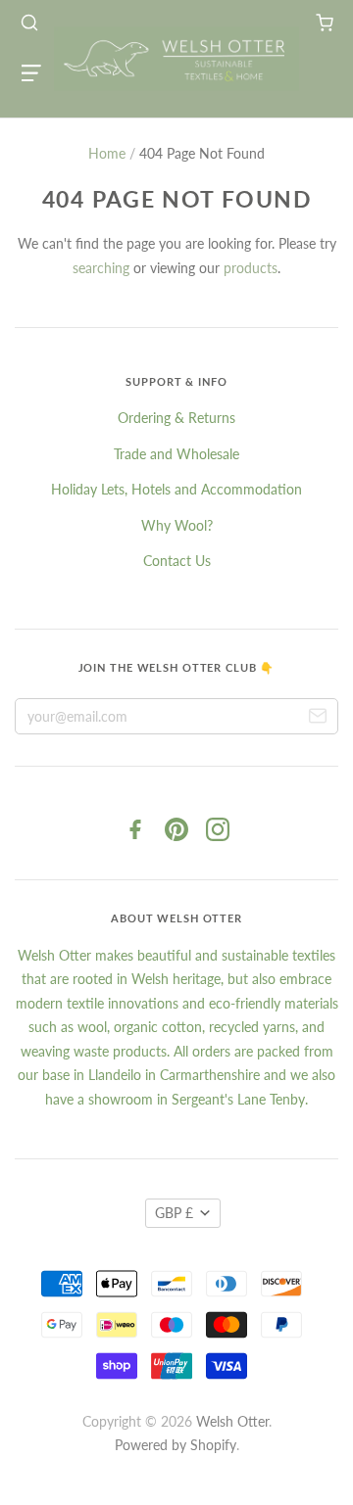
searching (101, 267)
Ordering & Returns (176, 417)
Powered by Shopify (175, 1444)
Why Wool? (177, 525)
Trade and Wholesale (176, 454)
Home (107, 153)
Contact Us (177, 560)
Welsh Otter (232, 1421)
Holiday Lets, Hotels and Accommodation (176, 489)
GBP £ (174, 1212)
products (250, 267)
